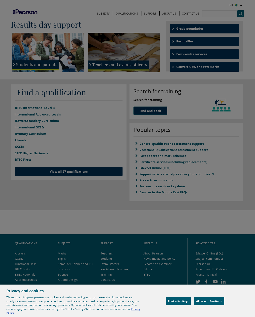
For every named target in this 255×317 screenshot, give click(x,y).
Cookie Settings (178, 301)
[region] (127, 301)
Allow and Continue (209, 301)
